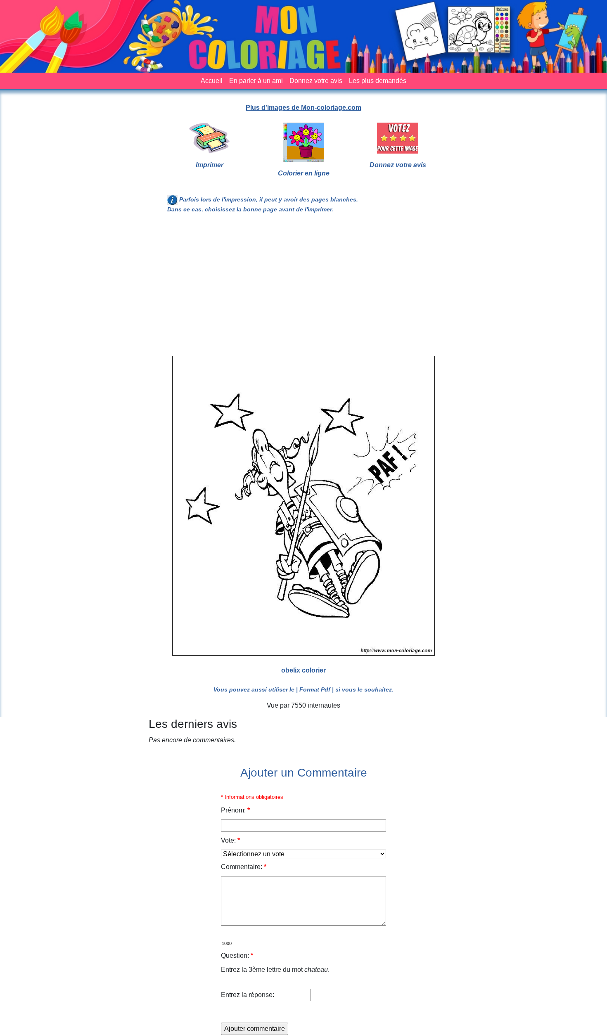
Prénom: (235, 810)
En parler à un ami (256, 80)
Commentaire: (243, 866)
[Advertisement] (303, 288)
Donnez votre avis (315, 80)
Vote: (230, 840)
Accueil (212, 80)
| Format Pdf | (315, 689)
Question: (237, 955)
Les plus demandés (377, 80)
